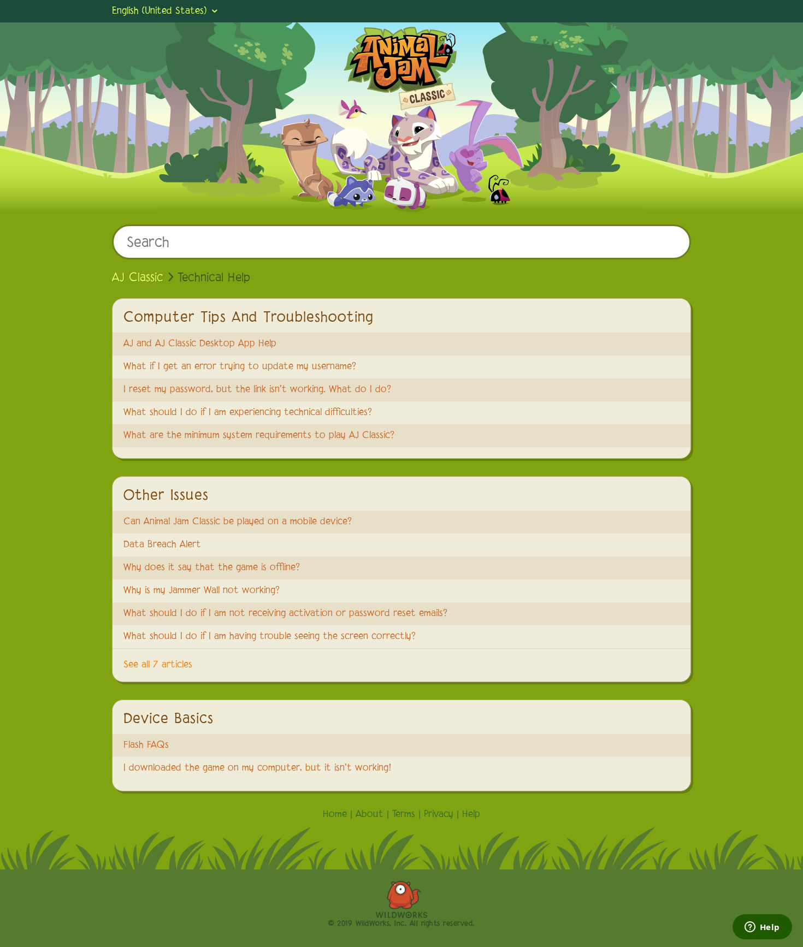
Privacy (438, 814)
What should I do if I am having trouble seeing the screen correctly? (269, 636)
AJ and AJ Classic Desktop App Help (199, 344)
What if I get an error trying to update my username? (239, 367)
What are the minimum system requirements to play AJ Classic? (258, 435)
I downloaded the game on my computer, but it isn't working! (257, 768)
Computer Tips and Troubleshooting (248, 317)
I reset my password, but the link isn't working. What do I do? (257, 390)
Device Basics (168, 719)
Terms (403, 814)
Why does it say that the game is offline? (211, 568)
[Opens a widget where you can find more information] (762, 928)
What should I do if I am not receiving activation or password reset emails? (285, 613)
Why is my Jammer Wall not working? (201, 591)
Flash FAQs (146, 745)
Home (335, 814)
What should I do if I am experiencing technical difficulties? (247, 413)
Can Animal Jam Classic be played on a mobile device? (237, 522)
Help (471, 814)
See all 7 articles (157, 665)
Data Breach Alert (162, 545)
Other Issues (166, 495)
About (369, 814)
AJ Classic (137, 278)
